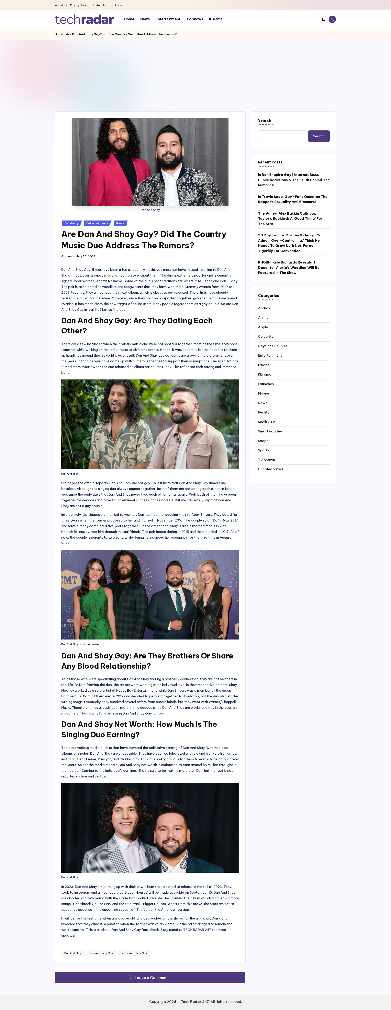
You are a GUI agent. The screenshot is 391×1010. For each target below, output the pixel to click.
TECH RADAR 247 (197, 930)
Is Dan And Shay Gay (134, 953)
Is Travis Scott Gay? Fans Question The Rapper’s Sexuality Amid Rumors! (292, 199)
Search (264, 120)
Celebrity (71, 223)
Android (264, 308)
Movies (264, 393)
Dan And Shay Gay (101, 953)
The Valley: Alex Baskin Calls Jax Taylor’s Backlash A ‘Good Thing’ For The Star (290, 218)
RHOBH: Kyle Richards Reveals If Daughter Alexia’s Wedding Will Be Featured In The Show (289, 267)
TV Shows (266, 459)
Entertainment (97, 223)
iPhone (263, 365)
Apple (263, 327)
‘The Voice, (144, 909)
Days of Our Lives (273, 346)
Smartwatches (270, 431)
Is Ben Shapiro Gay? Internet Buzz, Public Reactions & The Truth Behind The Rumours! (294, 179)
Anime (263, 317)
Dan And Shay (73, 953)
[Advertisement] (195, 70)
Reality (263, 412)
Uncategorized (270, 469)
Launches (266, 384)
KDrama (264, 374)
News (120, 223)
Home (59, 34)
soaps (263, 440)
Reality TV (266, 421)
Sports (263, 450)
